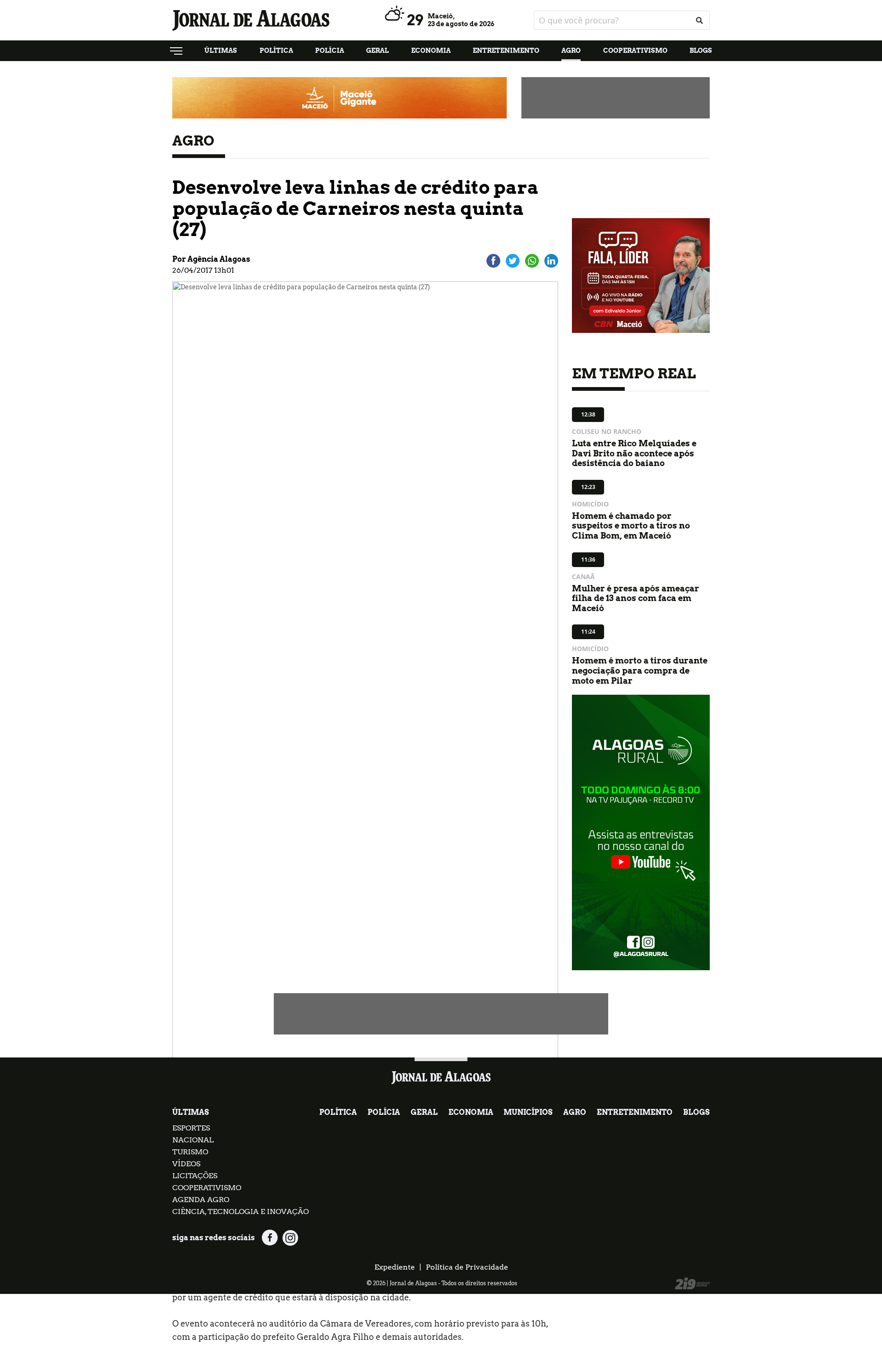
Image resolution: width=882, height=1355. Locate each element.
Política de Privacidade (467, 1267)
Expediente (394, 1267)
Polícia (329, 50)
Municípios (528, 1112)
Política (276, 50)
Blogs (701, 50)
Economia (431, 50)
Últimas (220, 50)
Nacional (193, 1140)
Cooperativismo (635, 50)
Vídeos (186, 1163)
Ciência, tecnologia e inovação (240, 1211)
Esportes (191, 1128)
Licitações (194, 1175)
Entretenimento (506, 50)
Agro (571, 50)
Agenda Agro (200, 1199)
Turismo (190, 1151)
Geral (377, 50)
